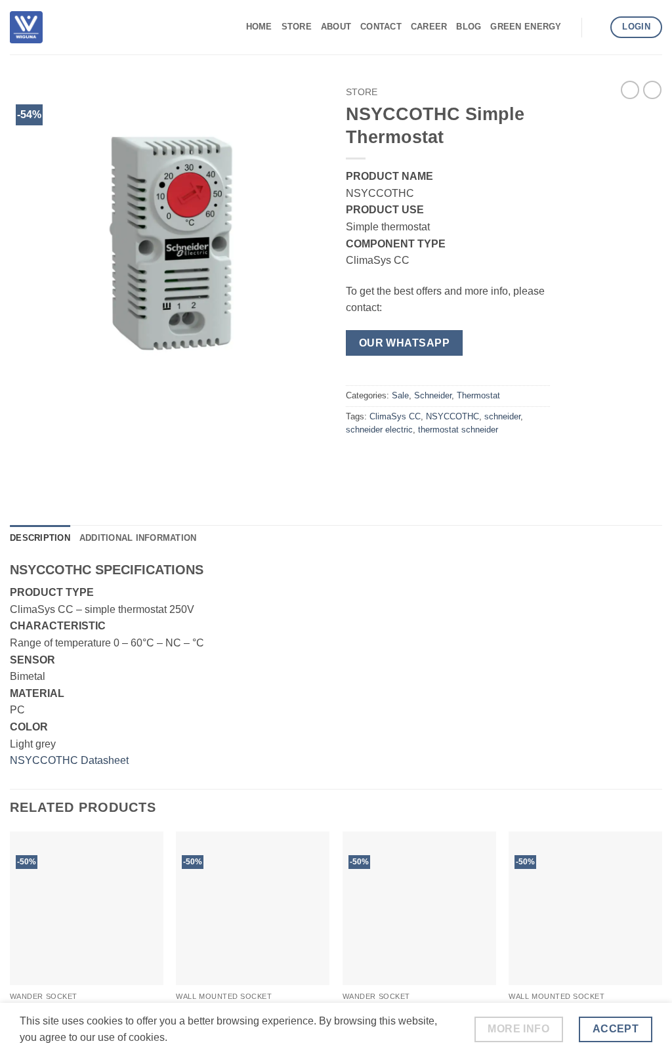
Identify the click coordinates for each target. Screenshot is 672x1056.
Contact (381, 27)
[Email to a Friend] (405, 460)
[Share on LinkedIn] (452, 460)
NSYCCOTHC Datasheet (69, 760)
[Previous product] (652, 90)
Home (259, 27)
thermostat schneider (458, 429)
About (336, 27)
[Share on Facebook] (358, 460)
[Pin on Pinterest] (429, 460)
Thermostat (478, 395)
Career (429, 27)
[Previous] (10, 942)
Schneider (433, 395)
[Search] (596, 26)
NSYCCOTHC (452, 416)
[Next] (661, 942)
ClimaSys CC (395, 416)
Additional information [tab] (138, 538)
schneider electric (379, 429)
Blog (468, 27)
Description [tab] (40, 538)
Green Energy (525, 27)
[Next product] (630, 90)
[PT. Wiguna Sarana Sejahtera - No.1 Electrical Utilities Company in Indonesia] (26, 27)
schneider (502, 416)
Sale (400, 395)
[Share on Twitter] (381, 460)
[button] (27, 381)
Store (297, 27)
